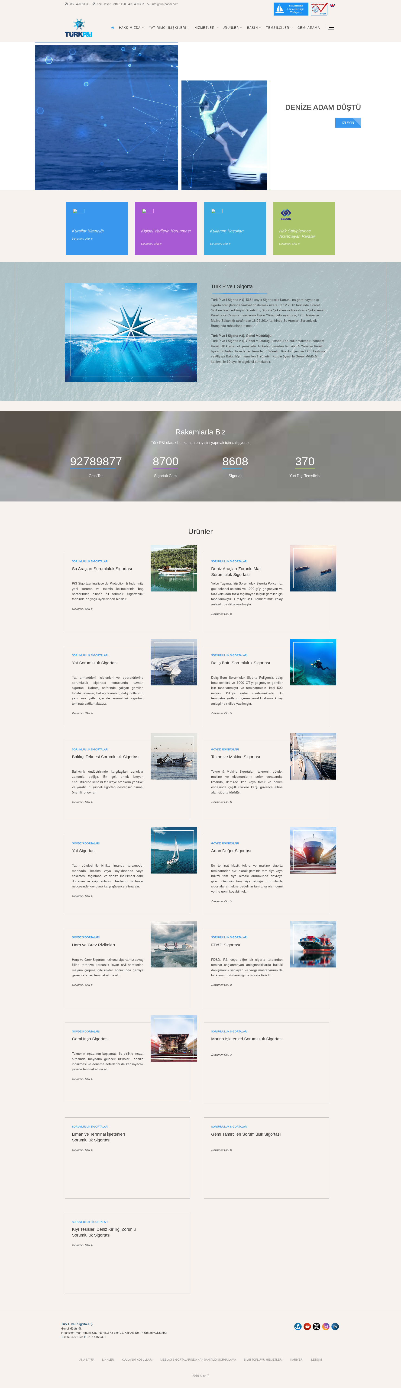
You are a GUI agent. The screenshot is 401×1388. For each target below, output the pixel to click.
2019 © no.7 (200, 1376)
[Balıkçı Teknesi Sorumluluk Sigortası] (174, 756)
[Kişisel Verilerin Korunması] (148, 214)
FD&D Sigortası (225, 944)
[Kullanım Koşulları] (217, 214)
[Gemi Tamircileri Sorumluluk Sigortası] (313, 1112)
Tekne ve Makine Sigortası (235, 756)
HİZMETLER (204, 27)
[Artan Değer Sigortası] (313, 850)
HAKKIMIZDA (130, 27)
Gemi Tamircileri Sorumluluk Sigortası (246, 1134)
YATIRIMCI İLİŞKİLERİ (167, 27)
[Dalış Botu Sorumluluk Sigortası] (313, 662)
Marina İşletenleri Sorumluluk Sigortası (247, 1038)
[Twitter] (316, 1324)
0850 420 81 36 (79, 4)
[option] (200, 116)
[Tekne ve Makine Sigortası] (313, 756)
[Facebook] (298, 1324)
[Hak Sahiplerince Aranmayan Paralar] (286, 214)
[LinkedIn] (335, 1324)
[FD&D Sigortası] (313, 944)
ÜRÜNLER (231, 27)
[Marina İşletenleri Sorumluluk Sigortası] (313, 1017)
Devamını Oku (81, 238)
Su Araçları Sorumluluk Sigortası (102, 568)
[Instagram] (325, 1324)
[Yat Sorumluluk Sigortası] (174, 662)
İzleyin (348, 122)
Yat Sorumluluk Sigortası (95, 662)
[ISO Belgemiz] (319, 9)
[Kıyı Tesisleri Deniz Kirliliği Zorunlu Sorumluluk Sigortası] (174, 1208)
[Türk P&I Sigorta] (131, 285)
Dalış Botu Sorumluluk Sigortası (240, 662)
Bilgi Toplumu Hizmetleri (263, 1359)
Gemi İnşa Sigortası (90, 1038)
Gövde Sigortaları (225, 749)
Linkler (108, 1359)
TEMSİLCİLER (277, 27)
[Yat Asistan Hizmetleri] (291, 9)
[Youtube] (307, 1324)
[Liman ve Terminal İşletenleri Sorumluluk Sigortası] (174, 1112)
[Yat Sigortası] (174, 850)
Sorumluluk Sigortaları (90, 561)
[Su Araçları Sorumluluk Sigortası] (174, 568)
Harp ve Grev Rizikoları (93, 944)
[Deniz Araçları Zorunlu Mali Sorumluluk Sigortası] (313, 568)
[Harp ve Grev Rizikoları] (174, 944)
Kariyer (296, 1359)
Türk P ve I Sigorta (232, 286)
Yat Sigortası (84, 850)
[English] (332, 5)
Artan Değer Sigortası (231, 850)
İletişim (316, 1359)
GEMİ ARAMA (309, 27)
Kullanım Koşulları (137, 1359)
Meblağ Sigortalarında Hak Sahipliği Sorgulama (198, 1359)
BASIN (252, 27)
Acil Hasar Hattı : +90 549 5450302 (120, 4)
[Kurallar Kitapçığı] (78, 214)
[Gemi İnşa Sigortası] (174, 1038)
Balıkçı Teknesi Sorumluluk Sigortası (105, 756)
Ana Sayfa (86, 1359)
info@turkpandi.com (165, 4)
